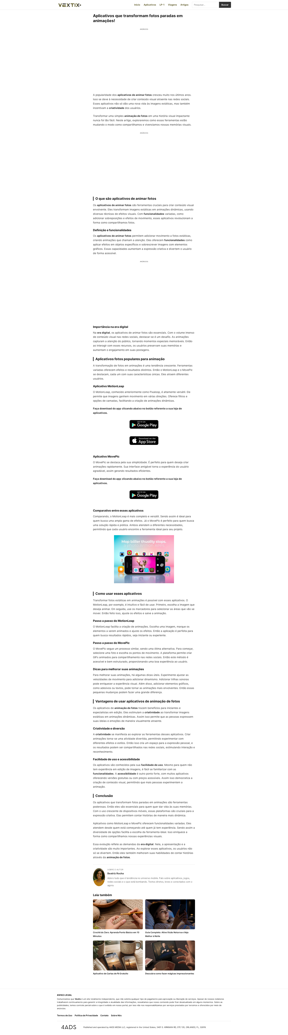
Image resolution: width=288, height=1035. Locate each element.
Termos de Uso (64, 1015)
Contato (104, 1015)
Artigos (184, 4)
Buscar (225, 4)
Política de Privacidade (86, 1015)
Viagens (172, 4)
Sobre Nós (116, 1015)
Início (137, 4)
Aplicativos (150, 4)
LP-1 (162, 4)
